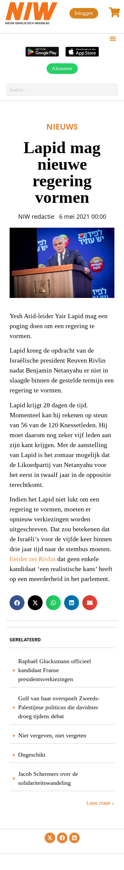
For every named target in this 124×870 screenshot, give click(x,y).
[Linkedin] (74, 838)
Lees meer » (99, 803)
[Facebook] (62, 838)
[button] (113, 38)
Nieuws (62, 126)
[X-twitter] (50, 838)
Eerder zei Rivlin (33, 559)
